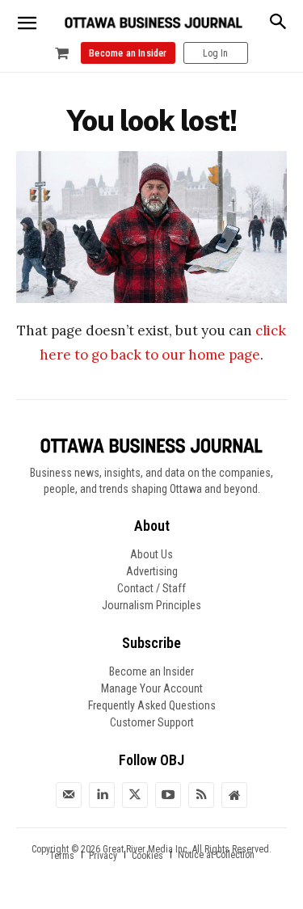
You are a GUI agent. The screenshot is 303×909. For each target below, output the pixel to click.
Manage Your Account (152, 688)
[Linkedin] (102, 795)
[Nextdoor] (234, 795)
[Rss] (201, 795)
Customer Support (152, 722)
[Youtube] (168, 795)
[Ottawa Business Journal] (153, 23)
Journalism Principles (151, 605)
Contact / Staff (151, 588)
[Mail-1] (69, 795)
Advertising (152, 571)
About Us (151, 554)
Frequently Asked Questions (152, 705)
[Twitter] (135, 795)
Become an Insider (151, 671)
